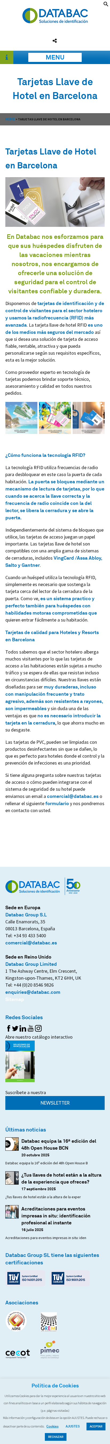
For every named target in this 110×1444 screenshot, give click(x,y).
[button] (106, 5)
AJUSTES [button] (73, 1426)
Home (10, 119)
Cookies (52, 1426)
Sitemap (14, 999)
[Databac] (55, 21)
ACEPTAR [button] (96, 1426)
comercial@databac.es (73, 796)
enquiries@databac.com (32, 992)
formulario (57, 803)
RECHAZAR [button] (55, 1437)
